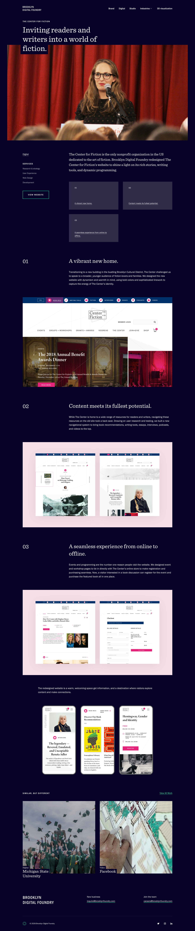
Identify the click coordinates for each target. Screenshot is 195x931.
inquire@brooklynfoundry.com (101, 901)
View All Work (166, 793)
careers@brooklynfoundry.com (158, 901)
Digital (122, 8)
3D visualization (164, 8)
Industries (145, 8)
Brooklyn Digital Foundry (45, 923)
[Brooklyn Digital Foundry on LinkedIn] (171, 923)
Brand (111, 8)
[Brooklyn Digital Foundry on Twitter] (158, 923)
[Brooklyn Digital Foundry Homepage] (32, 8)
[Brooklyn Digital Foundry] (38, 900)
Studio (133, 8)
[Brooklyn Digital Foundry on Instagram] (165, 923)
